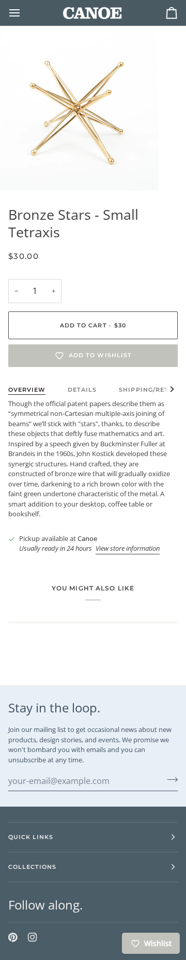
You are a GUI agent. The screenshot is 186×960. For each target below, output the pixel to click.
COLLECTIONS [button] (32, 866)
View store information (128, 548)
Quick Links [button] (30, 837)
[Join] (169, 779)
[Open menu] (23, 13)
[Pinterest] (13, 937)
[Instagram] (32, 937)
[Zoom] (19, 171)
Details (82, 389)
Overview (26, 389)
